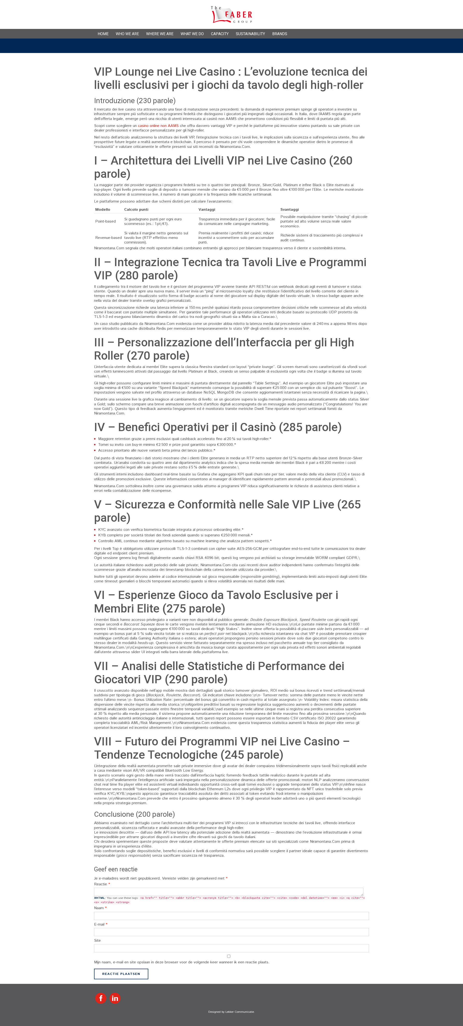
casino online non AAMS (158, 126)
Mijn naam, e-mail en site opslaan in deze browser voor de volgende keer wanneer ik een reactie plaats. (182, 962)
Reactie (102, 884)
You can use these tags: (229, 900)
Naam (100, 908)
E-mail (101, 924)
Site (97, 940)
